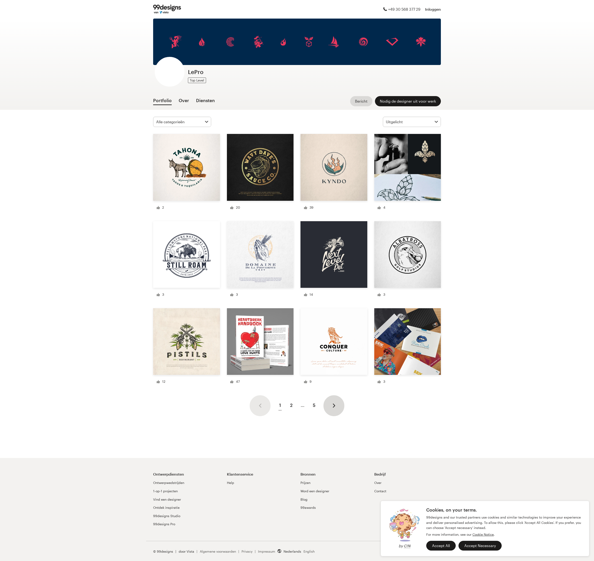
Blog (303, 499)
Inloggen (433, 9)
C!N (407, 546)
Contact (380, 491)
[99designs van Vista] (167, 9)
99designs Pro (164, 524)
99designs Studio (166, 516)
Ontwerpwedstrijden (168, 483)
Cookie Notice (483, 534)
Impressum (266, 551)
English (309, 551)
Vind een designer (167, 499)
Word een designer (314, 491)
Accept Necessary (480, 545)
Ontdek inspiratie (166, 507)
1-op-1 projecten (165, 491)
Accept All (441, 545)
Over (377, 483)
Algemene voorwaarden (218, 551)
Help (230, 483)
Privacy (247, 551)
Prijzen (305, 483)
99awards (308, 507)
